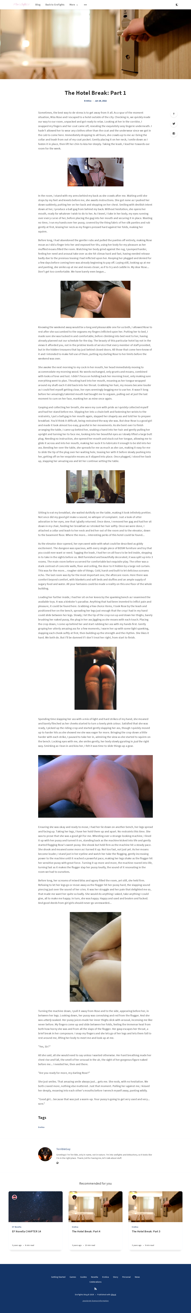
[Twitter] (173, 123)
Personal (126, 1276)
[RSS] (95, 1289)
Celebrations (95, 1281)
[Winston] (14, 1197)
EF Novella (16, 1227)
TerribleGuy (63, 1149)
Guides (83, 1276)
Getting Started (58, 1276)
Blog (37, 4)
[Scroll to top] (173, 113)
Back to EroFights (55, 4)
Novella (94, 1276)
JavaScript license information (95, 1300)
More (72, 4)
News (137, 1276)
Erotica (87, 100)
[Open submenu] (85, 5)
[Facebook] (173, 133)
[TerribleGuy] (45, 1154)
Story (115, 1276)
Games (73, 1276)
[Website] (57, 1163)
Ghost (113, 1294)
